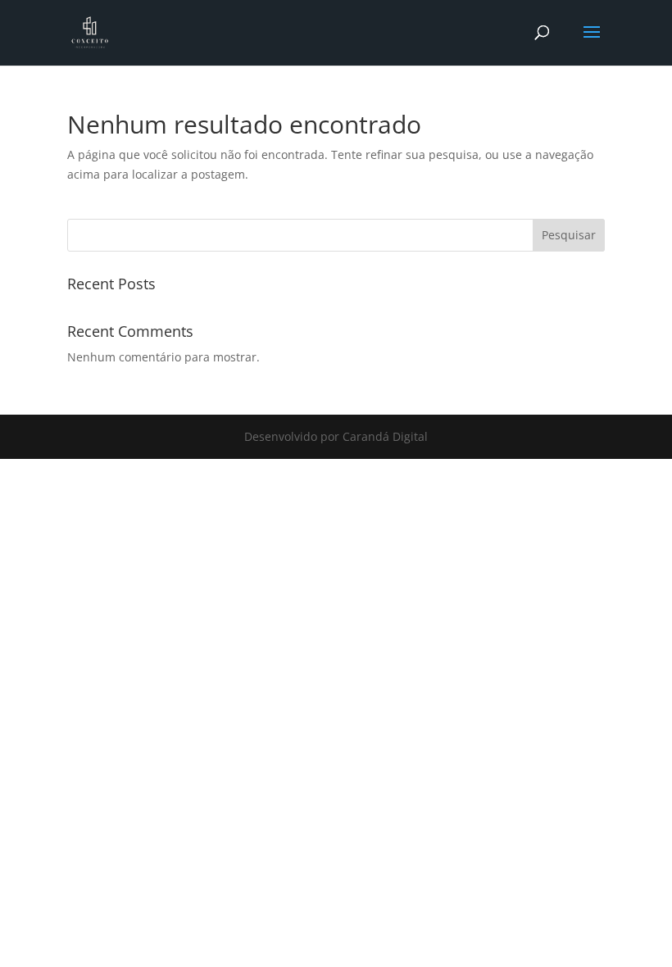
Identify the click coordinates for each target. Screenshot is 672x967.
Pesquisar (569, 235)
